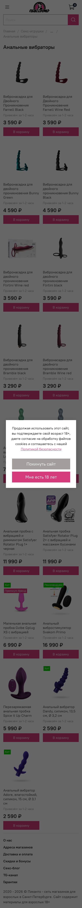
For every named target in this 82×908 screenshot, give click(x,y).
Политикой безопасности (41, 449)
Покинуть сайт (41, 464)
